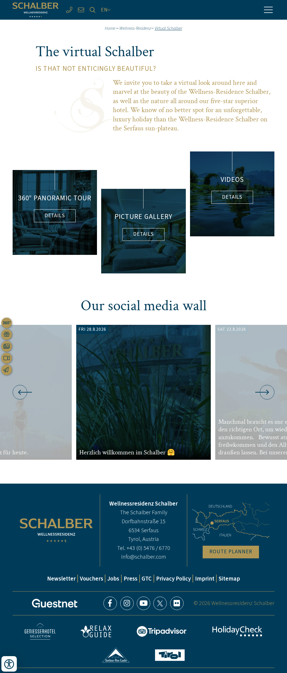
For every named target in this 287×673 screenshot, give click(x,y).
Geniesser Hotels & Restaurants (40, 631)
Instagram (127, 603)
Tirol (170, 655)
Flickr (177, 603)
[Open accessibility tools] (9, 664)
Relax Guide (95, 631)
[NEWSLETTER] (6, 370)
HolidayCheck (237, 631)
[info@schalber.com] (81, 10)
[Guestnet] (54, 603)
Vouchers (91, 579)
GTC (147, 579)
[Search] (93, 10)
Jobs (113, 579)
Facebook (110, 603)
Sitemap (229, 579)
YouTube (143, 603)
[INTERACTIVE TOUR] (6, 323)
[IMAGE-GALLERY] (6, 346)
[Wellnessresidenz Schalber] (36, 10)
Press (130, 579)
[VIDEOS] (6, 358)
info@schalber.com (143, 557)
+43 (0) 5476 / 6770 (148, 548)
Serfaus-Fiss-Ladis (116, 655)
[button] (20, 392)
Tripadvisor (161, 631)
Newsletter (61, 579)
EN (104, 9)
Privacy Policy (173, 579)
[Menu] (268, 10)
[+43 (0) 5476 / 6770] (69, 10)
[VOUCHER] (6, 334)
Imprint (204, 579)
